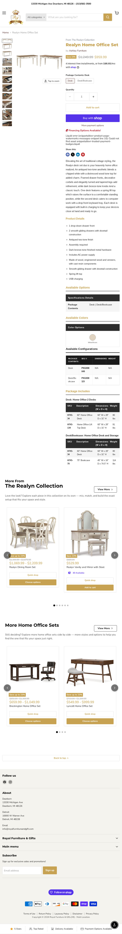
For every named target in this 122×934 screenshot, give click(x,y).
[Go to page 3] (59, 605)
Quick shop (32, 575)
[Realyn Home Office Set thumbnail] (7, 41)
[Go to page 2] (57, 605)
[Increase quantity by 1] (93, 97)
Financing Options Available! (84, 130)
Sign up (49, 870)
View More (104, 489)
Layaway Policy (62, 913)
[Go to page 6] (67, 605)
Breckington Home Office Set (24, 706)
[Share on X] (73, 154)
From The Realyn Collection (80, 40)
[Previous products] (7, 555)
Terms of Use (29, 913)
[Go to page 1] (54, 605)
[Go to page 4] (62, 605)
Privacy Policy (92, 913)
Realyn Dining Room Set (22, 567)
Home (5, 32)
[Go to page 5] (65, 605)
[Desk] (70, 84)
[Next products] (114, 555)
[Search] (107, 17)
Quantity (70, 90)
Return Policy (45, 913)
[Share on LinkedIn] (78, 154)
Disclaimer (77, 913)
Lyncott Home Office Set (79, 706)
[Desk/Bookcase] (85, 84)
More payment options (92, 125)
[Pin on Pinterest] (83, 154)
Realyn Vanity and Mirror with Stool (85, 567)
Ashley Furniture (78, 50)
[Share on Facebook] (68, 154)
